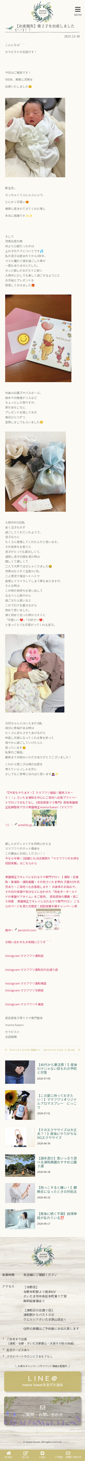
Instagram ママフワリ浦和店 (24, 956)
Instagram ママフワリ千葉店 (24, 1004)
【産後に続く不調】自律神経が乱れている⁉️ (57, 1215)
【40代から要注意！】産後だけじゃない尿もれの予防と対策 (57, 1068)
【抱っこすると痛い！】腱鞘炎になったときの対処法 (57, 1189)
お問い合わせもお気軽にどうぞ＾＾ (28, 942)
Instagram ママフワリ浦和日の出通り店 (32, 970)
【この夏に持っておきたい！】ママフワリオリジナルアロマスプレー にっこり (57, 1101)
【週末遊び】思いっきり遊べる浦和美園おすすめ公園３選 (57, 1162)
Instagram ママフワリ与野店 (24, 990)
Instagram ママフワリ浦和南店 (25, 983)
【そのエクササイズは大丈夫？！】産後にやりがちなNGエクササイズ (57, 1133)
